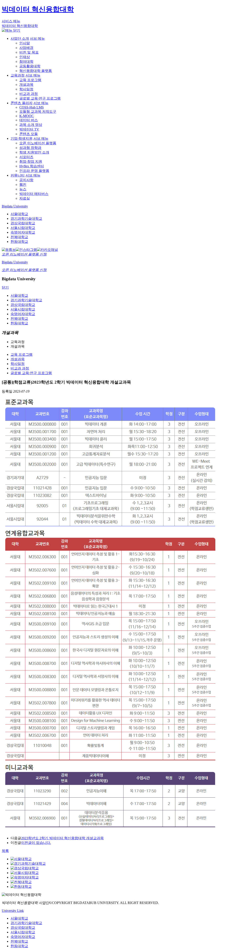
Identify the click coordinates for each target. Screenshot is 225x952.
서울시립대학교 (23, 228)
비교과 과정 (28, 94)
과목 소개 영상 (30, 125)
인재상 (24, 57)
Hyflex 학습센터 (31, 166)
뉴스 (22, 189)
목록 (5, 851)
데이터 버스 (28, 120)
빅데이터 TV (29, 129)
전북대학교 (19, 237)
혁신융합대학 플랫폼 (35, 71)
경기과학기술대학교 (26, 218)
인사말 (24, 43)
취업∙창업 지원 (30, 161)
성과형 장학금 (30, 148)
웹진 (22, 184)
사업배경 (26, 48)
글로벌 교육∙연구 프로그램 (40, 98)
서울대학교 (19, 214)
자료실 (24, 198)
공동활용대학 (29, 66)
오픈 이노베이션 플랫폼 (37, 143)
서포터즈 (26, 157)
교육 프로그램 (30, 80)
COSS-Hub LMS (31, 107)
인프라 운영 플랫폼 (34, 171)
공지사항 (26, 180)
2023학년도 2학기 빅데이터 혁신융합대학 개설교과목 (62, 838)
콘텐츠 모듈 (28, 134)
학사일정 (26, 89)
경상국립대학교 (23, 223)
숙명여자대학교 (23, 232)
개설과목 (26, 84)
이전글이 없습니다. (36, 843)
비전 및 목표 (29, 52)
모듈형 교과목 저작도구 (37, 111)
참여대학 (26, 61)
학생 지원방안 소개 (34, 152)
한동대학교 (19, 241)
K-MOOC (26, 116)
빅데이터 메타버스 (33, 194)
